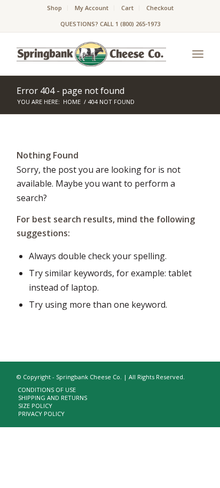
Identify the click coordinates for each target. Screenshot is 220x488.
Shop (54, 8)
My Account (91, 8)
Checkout (160, 8)
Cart (127, 8)
